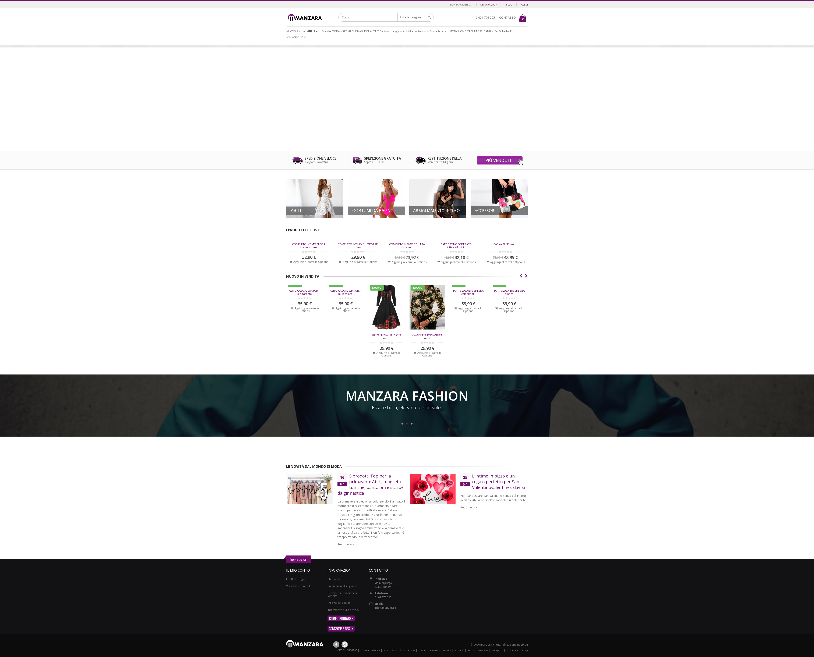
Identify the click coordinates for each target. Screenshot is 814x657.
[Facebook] (336, 644)
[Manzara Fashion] (306, 13)
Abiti (311, 31)
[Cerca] (429, 17)
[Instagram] (344, 644)
